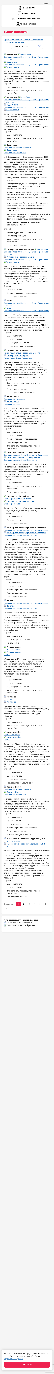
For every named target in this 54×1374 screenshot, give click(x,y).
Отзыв (35, 57)
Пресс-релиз (43, 57)
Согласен (27, 1364)
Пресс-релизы (10, 40)
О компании (9, 59)
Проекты (28, 40)
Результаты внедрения (14, 42)
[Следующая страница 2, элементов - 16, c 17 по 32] (6, 908)
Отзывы (20, 40)
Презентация (26, 57)
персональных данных (13, 1358)
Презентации (37, 40)
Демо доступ (29, 8)
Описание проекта (12, 57)
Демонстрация (29, 13)
